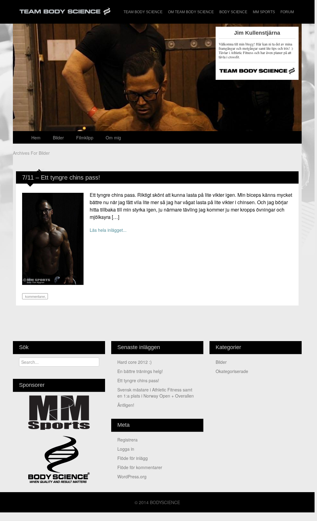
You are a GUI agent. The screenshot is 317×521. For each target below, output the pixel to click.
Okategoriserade (232, 371)
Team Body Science (142, 12)
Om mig (113, 137)
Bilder (58, 137)
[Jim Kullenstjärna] (157, 119)
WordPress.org (132, 476)
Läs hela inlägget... (108, 230)
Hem (36, 137)
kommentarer (34, 296)
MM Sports (264, 12)
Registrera (127, 440)
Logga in (125, 449)
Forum (287, 12)
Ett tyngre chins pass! (138, 380)
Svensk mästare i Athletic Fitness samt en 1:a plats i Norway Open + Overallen (155, 393)
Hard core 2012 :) (134, 362)
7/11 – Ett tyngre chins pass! (61, 177)
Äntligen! (125, 405)
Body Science (233, 12)
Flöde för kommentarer (139, 467)
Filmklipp (84, 137)
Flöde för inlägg (132, 458)
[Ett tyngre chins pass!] (53, 238)
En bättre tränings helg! (140, 371)
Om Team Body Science (191, 12)
